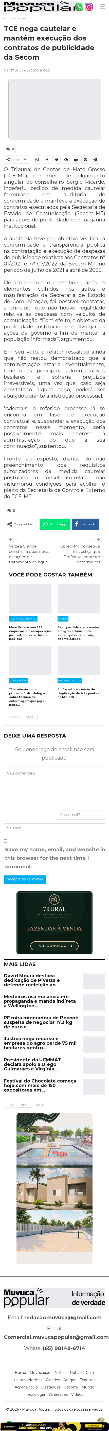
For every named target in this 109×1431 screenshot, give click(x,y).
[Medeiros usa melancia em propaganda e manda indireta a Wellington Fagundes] (94, 1002)
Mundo (88, 1387)
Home (20, 1372)
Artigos (69, 1380)
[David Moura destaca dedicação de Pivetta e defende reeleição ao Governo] (94, 982)
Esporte (71, 1387)
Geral (90, 1372)
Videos (77, 1394)
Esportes (87, 1380)
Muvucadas (40, 1372)
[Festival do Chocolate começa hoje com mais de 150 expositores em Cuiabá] (94, 1087)
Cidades (53, 1380)
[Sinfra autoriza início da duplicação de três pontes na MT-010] (79, 661)
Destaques (51, 1387)
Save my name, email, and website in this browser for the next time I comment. (55, 858)
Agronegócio (26, 1387)
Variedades (58, 1394)
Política (59, 1372)
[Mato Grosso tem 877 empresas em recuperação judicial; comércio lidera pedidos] (30, 598)
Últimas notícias (28, 1380)
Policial (76, 1372)
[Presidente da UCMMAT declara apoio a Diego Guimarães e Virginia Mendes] (94, 1066)
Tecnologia (35, 1394)
